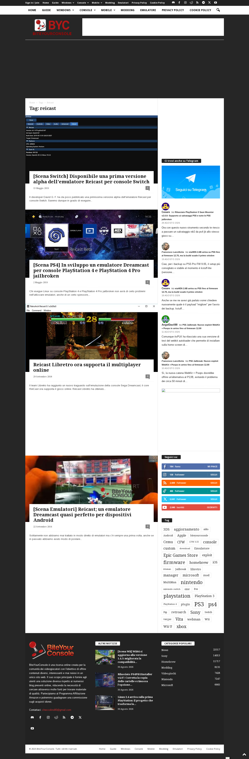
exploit (207, 555)
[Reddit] (191, 3)
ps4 (212, 604)
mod (206, 575)
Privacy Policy (139, 3)
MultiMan (169, 582)
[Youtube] (215, 3)
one (187, 589)
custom (169, 548)
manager (170, 575)
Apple (181, 535)
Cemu (168, 542)
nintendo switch (171, 589)
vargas (167, 619)
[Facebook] (179, 3)
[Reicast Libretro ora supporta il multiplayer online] (91, 342)
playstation (176, 596)
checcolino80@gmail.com (56, 709)
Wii (207, 619)
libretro (195, 569)
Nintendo (167, 679)
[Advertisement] (153, 27)
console (210, 542)
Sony (195, 612)
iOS (215, 562)
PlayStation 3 (204, 596)
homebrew (198, 562)
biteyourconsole (199, 535)
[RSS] (197, 3)
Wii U (167, 626)
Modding (110, 3)
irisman (167, 569)
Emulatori (123, 3)
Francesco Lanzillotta (173, 252)
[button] (218, 10)
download (185, 548)
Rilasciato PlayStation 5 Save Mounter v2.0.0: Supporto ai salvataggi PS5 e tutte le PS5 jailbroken (188, 215)
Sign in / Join (32, 3)
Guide (55, 3)
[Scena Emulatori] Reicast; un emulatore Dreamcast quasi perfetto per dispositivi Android (82, 515)
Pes (196, 589)
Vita (179, 619)
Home (46, 3)
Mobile (95, 3)
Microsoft (167, 685)
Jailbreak (180, 569)
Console (81, 3)
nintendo (192, 582)
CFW (181, 542)
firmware (174, 562)
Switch (208, 612)
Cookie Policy (157, 3)
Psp (165, 612)
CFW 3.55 (194, 542)
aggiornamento (186, 529)
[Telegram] (203, 3)
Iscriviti (212, 507)
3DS (166, 529)
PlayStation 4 (170, 604)
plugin (185, 604)
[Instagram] (185, 3)
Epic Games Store (180, 555)
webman (193, 619)
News (164, 650)
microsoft (191, 575)
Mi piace (212, 466)
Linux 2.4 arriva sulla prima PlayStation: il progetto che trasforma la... (135, 700)
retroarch (178, 612)
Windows (66, 3)
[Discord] (173, 3)
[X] (209, 3)
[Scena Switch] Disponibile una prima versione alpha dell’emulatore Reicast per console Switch (91, 179)
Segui (213, 474)
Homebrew (168, 661)
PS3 (199, 604)
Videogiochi (168, 673)
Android (168, 535)
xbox (181, 626)
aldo (206, 529)
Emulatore (202, 548)
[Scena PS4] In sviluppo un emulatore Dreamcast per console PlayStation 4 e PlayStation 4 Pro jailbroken (91, 270)
